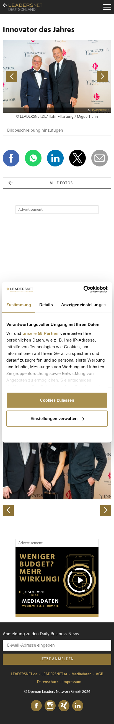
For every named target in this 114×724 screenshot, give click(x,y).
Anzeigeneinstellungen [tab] (83, 304)
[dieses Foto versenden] (99, 158)
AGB (99, 674)
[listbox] (57, 462)
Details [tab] (46, 304)
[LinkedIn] (77, 705)
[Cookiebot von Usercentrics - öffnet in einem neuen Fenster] (83, 289)
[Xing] (63, 705)
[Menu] (107, 7)
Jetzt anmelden (57, 659)
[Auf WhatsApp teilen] (33, 158)
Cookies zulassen (57, 400)
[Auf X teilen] (77, 158)
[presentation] (8, 510)
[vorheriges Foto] (30, 76)
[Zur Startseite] (22, 7)
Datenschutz (47, 682)
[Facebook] (36, 705)
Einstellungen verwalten (53, 418)
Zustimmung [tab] (18, 304)
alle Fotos (61, 183)
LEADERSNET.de (24, 674)
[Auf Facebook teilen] (11, 158)
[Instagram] (50, 705)
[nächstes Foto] (84, 76)
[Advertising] (57, 582)
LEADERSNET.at (54, 674)
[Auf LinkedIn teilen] (55, 158)
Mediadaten (81, 674)
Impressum (72, 682)
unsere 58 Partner (40, 333)
